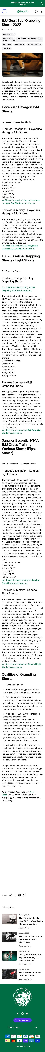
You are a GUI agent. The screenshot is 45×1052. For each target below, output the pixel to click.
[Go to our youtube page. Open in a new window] (27, 1013)
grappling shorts (34, 44)
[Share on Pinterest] (19, 895)
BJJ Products (8, 34)
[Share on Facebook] (15, 895)
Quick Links (14, 1027)
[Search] (36, 11)
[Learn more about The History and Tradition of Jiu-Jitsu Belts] (9, 974)
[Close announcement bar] (41, 3)
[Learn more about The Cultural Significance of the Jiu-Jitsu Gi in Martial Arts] (9, 937)
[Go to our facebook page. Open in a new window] (17, 1013)
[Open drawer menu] (4, 11)
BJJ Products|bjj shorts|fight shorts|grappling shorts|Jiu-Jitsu (22, 39)
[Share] (10, 895)
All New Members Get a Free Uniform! (22, 3)
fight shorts (19, 44)
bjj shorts (7, 44)
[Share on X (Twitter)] (24, 895)
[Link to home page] (22, 997)
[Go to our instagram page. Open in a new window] (22, 1013)
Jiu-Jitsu (6, 48)
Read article (24, 928)
